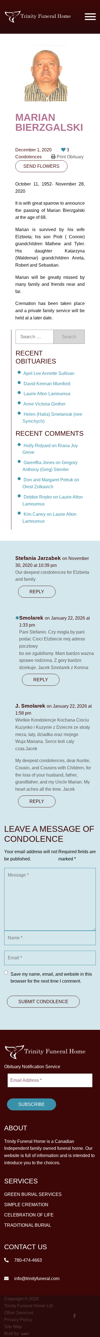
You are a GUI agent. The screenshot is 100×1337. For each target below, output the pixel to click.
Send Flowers (41, 166)
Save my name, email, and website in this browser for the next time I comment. (51, 978)
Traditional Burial (27, 1225)
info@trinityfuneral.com (36, 1278)
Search (69, 336)
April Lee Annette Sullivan (48, 373)
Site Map (13, 1326)
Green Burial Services (33, 1194)
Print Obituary (70, 156)
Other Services (18, 1312)
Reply (36, 591)
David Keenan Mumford (47, 383)
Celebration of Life (29, 1215)
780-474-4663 (27, 1260)
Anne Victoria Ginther (44, 404)
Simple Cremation (26, 1204)
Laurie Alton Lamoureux (47, 393)
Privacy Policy (18, 1319)
